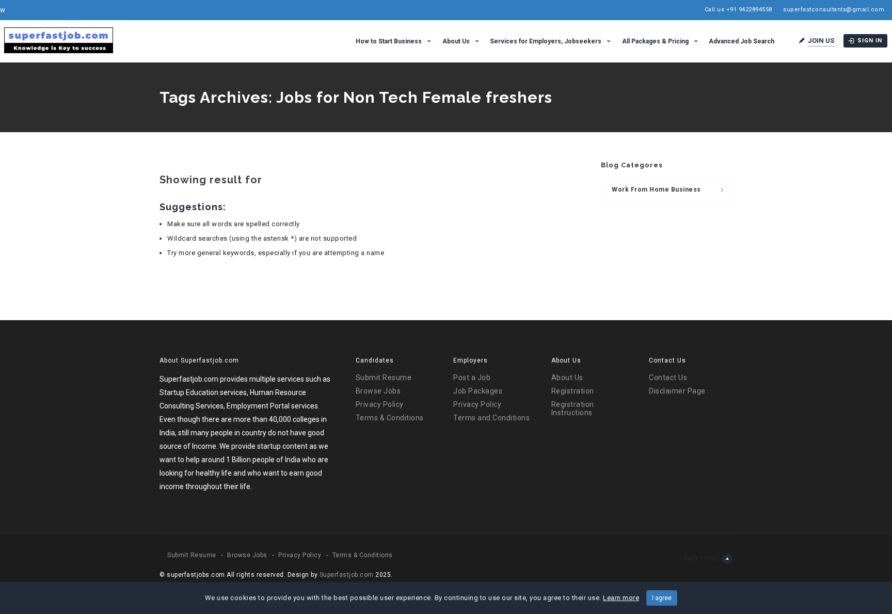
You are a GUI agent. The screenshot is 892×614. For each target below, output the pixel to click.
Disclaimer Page (677, 391)
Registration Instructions (572, 408)
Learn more (621, 598)
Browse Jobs (378, 391)
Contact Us (668, 377)
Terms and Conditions (491, 418)
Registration (572, 391)
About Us (456, 41)
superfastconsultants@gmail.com (833, 9)
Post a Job (471, 377)
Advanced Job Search (741, 41)
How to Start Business (389, 41)
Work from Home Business (656, 189)
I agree (662, 598)
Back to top (701, 558)
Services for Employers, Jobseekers (545, 41)
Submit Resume (384, 377)
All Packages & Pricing (655, 41)
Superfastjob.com (347, 574)
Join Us (821, 40)
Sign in (869, 40)
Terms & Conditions (390, 418)
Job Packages (477, 391)
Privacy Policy (380, 404)
